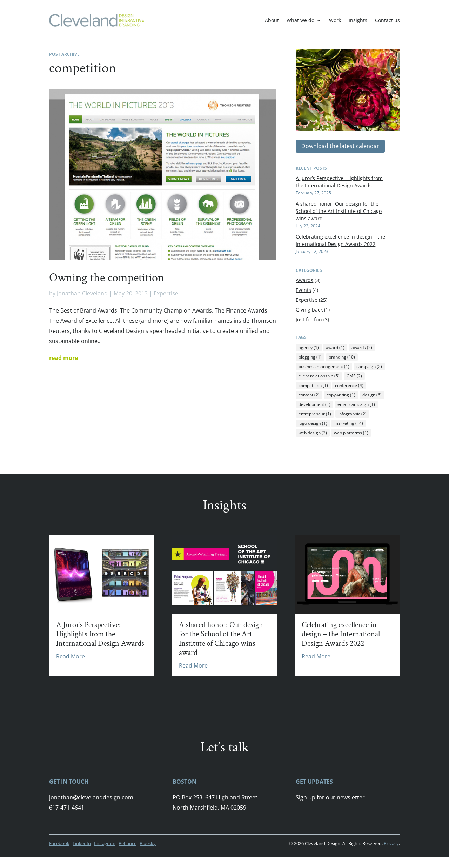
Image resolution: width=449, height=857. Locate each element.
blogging (310, 357)
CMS (354, 376)
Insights (358, 20)
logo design (313, 423)
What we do (300, 20)
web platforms (351, 433)
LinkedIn (82, 843)
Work (335, 20)
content (309, 395)
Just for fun (309, 319)
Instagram (104, 843)
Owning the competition (106, 278)
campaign (369, 366)
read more (63, 358)
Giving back (309, 309)
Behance (127, 843)
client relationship (319, 376)
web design (313, 433)
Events (303, 290)
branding (342, 357)
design (372, 395)
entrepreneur (315, 414)
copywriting (341, 395)
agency (309, 347)
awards (361, 347)
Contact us (387, 20)
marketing (348, 423)
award (335, 347)
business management (324, 366)
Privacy (391, 843)
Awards (304, 280)
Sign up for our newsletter (330, 797)
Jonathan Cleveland (82, 293)
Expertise (166, 293)
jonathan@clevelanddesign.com (91, 797)
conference (349, 385)
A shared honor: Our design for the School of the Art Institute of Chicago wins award (339, 211)
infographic (352, 414)
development (314, 404)
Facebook (59, 843)
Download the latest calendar (340, 146)
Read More (70, 656)
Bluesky (148, 843)
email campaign (356, 404)
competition (313, 385)
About (272, 20)
